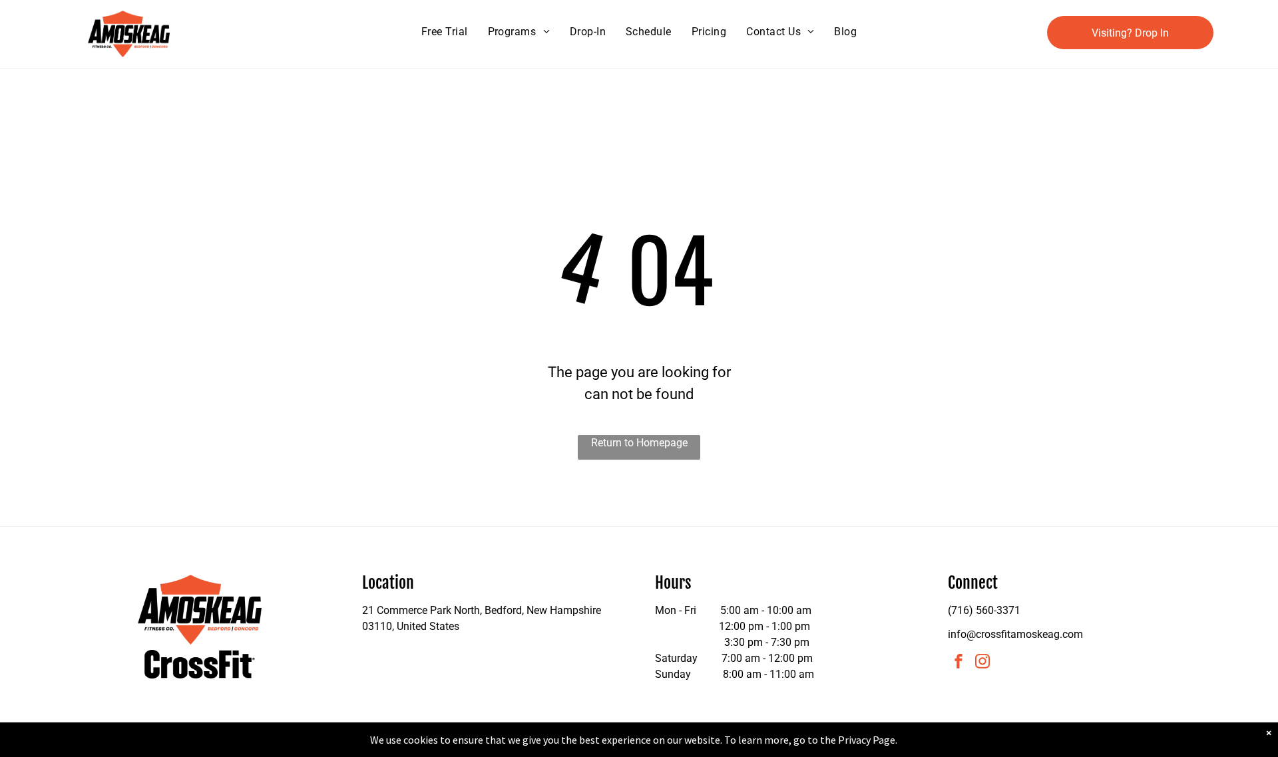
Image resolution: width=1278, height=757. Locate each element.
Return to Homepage (639, 442)
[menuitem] (444, 32)
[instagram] (982, 663)
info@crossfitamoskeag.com (1015, 634)
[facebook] (958, 663)
